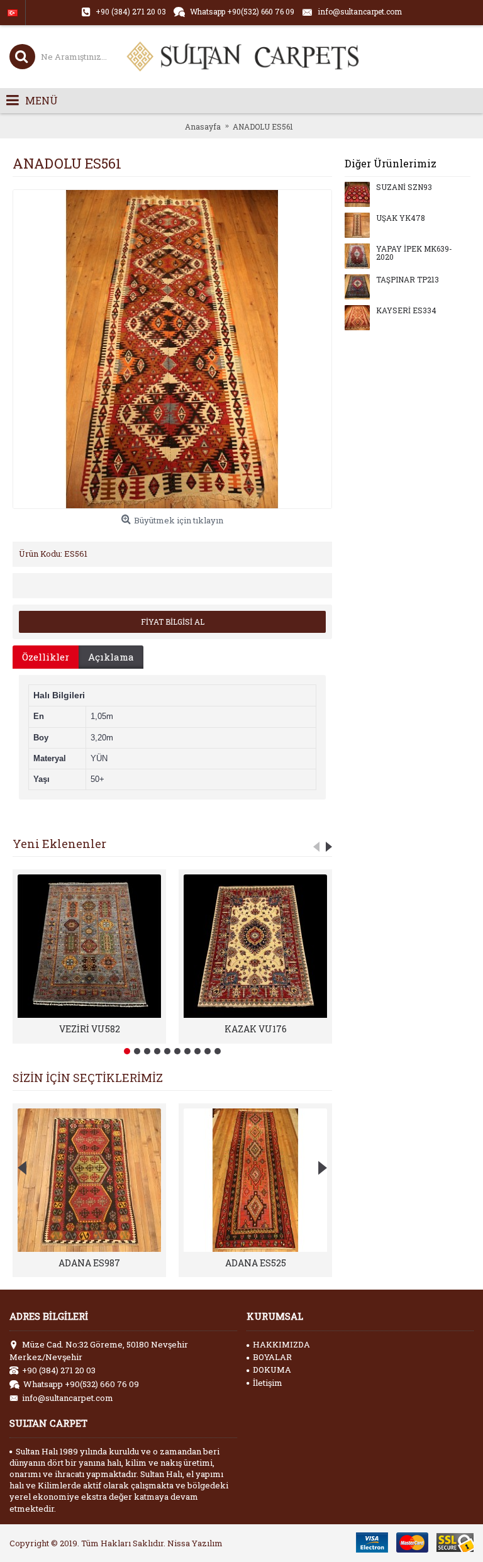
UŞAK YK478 (400, 218)
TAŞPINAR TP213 (407, 280)
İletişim (267, 1382)
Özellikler (45, 656)
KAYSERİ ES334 (406, 310)
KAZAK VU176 (256, 1029)
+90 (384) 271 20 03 (59, 1370)
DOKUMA (272, 1369)
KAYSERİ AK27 (89, 1263)
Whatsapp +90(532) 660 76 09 (81, 1384)
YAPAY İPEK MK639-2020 (414, 253)
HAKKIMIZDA (281, 1344)
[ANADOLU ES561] (172, 349)
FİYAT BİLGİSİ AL (172, 621)
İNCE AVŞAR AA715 (255, 1263)
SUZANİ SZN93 (404, 187)
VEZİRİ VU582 (89, 1029)
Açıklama (111, 656)
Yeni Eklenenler (59, 843)
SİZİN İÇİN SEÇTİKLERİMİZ (88, 1077)
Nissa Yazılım (195, 1543)
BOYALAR (272, 1357)
